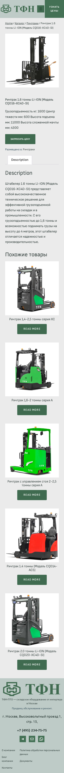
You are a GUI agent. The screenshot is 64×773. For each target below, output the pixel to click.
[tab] (20, 159)
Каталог (20, 23)
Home (9, 23)
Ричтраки (33, 23)
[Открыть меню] (40, 8)
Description (19, 160)
